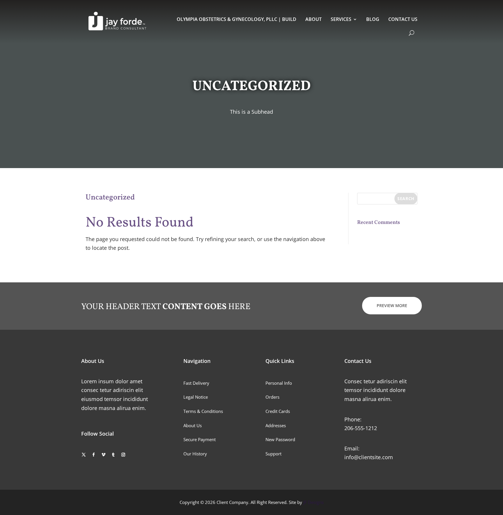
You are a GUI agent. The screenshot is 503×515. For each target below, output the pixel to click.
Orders (272, 397)
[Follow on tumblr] (113, 455)
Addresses (275, 425)
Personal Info (278, 383)
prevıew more (392, 305)
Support (273, 454)
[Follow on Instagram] (123, 455)
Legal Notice (195, 397)
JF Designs (313, 502)
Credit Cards (277, 411)
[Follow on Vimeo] (103, 455)
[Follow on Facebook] (93, 455)
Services (341, 19)
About (313, 19)
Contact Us (402, 19)
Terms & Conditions (203, 411)
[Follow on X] (83, 455)
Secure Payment (199, 439)
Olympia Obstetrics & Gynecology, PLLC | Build (236, 19)
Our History (195, 454)
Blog (372, 19)
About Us (192, 425)
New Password (280, 439)
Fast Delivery (196, 383)
